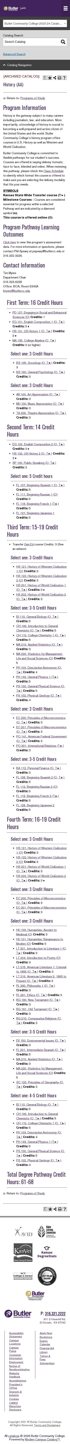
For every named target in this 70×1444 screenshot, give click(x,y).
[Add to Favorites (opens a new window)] (50, 78)
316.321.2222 (55, 1313)
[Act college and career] (23, 1276)
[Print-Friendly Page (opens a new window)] (59, 78)
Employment (16, 1362)
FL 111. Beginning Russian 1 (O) (37, 494)
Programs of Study (33, 98)
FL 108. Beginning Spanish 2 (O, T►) (40, 777)
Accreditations (17, 1380)
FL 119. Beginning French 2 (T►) (37, 796)
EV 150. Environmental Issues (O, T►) (41, 1040)
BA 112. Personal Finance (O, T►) (38, 768)
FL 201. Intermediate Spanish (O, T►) (41, 1050)
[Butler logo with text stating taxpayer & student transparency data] (35, 1295)
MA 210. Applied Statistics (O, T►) (39, 644)
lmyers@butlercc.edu (16, 291)
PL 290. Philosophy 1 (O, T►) (35, 986)
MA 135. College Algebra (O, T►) (34, 340)
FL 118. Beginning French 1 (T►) (37, 504)
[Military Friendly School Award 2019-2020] (47, 1276)
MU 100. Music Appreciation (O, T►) (40, 404)
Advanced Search (14, 54)
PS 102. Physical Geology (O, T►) (38, 695)
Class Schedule (53, 171)
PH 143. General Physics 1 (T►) (37, 677)
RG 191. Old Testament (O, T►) (37, 1009)
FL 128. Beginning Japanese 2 (35, 805)
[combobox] (35, 23)
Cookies (14, 1398)
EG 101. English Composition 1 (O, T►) (39, 322)
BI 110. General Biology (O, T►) (37, 616)
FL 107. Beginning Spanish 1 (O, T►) (40, 485)
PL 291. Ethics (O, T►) (31, 995)
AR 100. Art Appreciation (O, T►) (38, 394)
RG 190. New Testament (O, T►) (38, 1000)
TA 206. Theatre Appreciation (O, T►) (41, 413)
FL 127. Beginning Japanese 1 (35, 513)
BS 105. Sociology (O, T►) (34, 363)
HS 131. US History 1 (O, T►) (32, 331)
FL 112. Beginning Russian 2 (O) (37, 786)
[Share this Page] (55, 78)
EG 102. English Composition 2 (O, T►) (39, 444)
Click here (9, 242)
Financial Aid (47, 1348)
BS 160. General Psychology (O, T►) (40, 372)
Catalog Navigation (19, 65)
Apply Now (46, 1333)
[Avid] (23, 1231)
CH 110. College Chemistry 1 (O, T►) (41, 635)
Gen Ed (29, 544)
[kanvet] (23, 1252)
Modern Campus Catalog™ (42, 1439)
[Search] (63, 42)
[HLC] (47, 1231)
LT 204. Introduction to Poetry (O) (38, 958)
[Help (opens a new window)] (64, 78)
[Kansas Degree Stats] (47, 1252)
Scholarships (47, 1363)
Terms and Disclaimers (47, 1425)
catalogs (13, 1436)
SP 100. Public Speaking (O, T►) (34, 463)
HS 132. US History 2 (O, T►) (32, 453)
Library (44, 1352)
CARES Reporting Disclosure (15, 1406)
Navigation (65, 8)
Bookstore (46, 1337)
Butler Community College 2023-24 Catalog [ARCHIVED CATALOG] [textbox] (36, 23)
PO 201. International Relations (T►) (40, 746)
